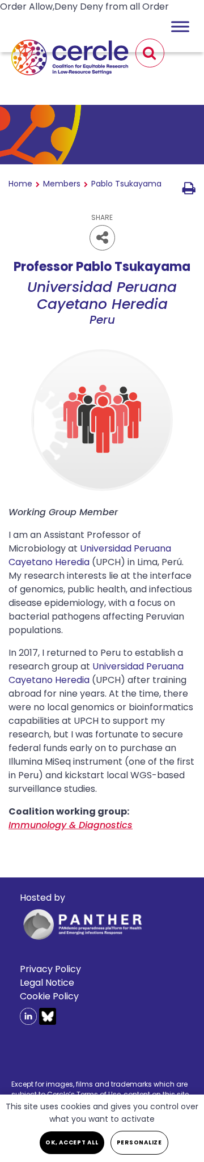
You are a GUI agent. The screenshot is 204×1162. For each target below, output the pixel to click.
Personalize (139, 1142)
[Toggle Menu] (180, 26)
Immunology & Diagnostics (70, 825)
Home (20, 183)
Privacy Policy (50, 969)
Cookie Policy (49, 996)
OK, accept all (72, 1142)
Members (61, 183)
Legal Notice (47, 982)
